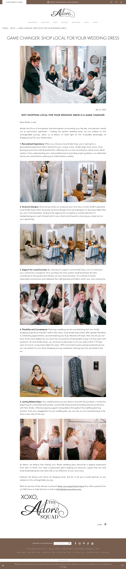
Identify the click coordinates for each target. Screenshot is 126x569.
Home (5, 28)
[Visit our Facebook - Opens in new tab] (75, 543)
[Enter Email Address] (69, 543)
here (64, 567)
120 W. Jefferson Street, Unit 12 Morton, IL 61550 (43, 549)
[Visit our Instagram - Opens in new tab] (80, 543)
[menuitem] (111, 2)
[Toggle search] (111, 2)
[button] (121, 2)
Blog (13, 28)
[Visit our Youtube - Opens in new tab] (92, 543)
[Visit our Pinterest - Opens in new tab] (84, 543)
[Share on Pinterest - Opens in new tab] (105, 524)
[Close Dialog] (3, 565)
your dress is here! (14, 2)
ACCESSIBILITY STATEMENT (84, 549)
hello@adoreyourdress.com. (69, 489)
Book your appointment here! (71, 486)
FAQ (97, 549)
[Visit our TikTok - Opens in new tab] (88, 543)
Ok (122, 565)
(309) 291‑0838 (68, 549)
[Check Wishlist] (116, 2)
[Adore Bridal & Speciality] (63, 13)
